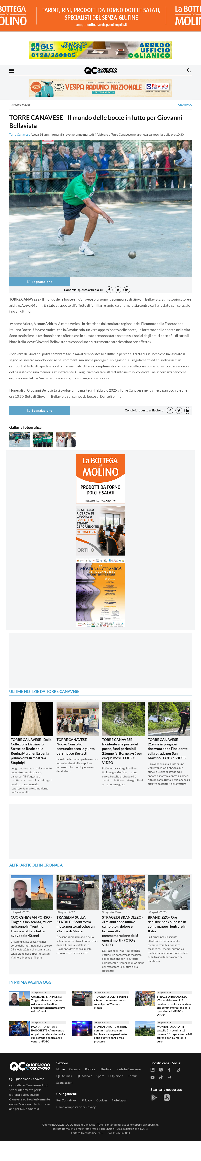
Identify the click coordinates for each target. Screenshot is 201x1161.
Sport (100, 1076)
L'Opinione (115, 1076)
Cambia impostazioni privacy (76, 1107)
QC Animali (64, 1076)
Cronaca (185, 104)
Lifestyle (105, 1069)
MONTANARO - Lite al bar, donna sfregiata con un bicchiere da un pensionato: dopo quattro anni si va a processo (111, 1034)
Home (60, 1069)
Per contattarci (66, 1100)
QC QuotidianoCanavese (80, 1124)
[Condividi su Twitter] (118, 289)
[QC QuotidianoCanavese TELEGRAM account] (169, 1077)
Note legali (119, 1100)
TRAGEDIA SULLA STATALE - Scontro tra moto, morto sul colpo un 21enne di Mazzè (76, 924)
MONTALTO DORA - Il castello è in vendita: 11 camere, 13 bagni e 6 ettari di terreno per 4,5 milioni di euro (174, 1034)
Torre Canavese (19, 134)
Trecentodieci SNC (92, 1132)
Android (33, 1108)
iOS (22, 1108)
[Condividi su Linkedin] (126, 289)
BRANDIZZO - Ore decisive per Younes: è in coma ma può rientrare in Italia (167, 924)
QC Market (84, 1076)
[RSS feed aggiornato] (152, 1069)
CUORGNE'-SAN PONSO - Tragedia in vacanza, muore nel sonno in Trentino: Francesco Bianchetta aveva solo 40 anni (32, 926)
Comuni (133, 1076)
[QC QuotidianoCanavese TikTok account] (161, 1077)
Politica (90, 1069)
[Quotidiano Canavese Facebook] (169, 1069)
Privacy (87, 1100)
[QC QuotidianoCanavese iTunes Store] (167, 1097)
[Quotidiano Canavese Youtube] (152, 1077)
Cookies (101, 1100)
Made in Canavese (128, 1069)
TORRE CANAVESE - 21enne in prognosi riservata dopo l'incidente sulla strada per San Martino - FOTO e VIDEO (168, 748)
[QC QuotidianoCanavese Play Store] (154, 1097)
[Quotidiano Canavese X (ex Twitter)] (161, 1069)
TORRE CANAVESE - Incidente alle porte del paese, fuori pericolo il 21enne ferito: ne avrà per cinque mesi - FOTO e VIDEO (122, 751)
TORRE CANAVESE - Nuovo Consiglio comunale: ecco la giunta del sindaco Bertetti (76, 746)
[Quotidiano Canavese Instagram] (178, 1069)
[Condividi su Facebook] (109, 289)
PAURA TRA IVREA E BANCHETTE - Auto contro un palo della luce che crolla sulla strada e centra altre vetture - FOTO (48, 1034)
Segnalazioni (64, 1082)
